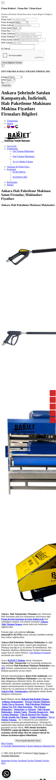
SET (3, 668)
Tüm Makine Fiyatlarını (40, 652)
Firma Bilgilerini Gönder (12, 63)
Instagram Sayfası (9, 760)
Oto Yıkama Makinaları (23, 151)
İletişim (10, 185)
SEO (3, 763)
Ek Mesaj (5, 48)
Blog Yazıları (7, 743)
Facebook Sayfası (26, 760)
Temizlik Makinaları (10, 755)
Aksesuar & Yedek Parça (18, 167)
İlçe (2, 82)
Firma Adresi (7, 25)
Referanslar (12, 182)
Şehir (3, 80)
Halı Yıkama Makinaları (23, 156)
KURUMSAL (19, 172)
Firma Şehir (6, 28)
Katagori (5, 77)
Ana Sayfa (12, 146)
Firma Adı (5, 19)
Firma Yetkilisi (7, 36)
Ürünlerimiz (12, 121)
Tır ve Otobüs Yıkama (23, 161)
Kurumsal (11, 169)
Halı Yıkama (40, 753)
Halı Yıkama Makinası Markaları (29, 746)
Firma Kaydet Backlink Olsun (28, 741)
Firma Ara (6, 85)
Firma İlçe (5, 31)
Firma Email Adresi (10, 39)
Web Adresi (6, 42)
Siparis (10, 123)
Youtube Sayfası (41, 760)
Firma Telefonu (8, 33)
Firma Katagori (8, 22)
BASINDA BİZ (20, 177)
